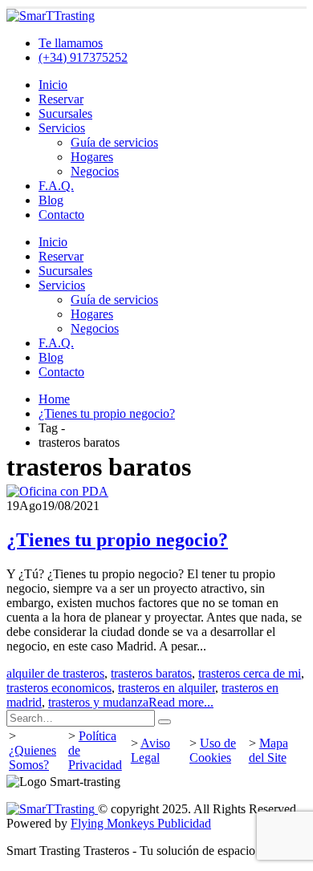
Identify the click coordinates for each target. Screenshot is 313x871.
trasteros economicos (59, 688)
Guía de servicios (114, 142)
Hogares (92, 157)
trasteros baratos (151, 673)
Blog (51, 200)
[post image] (156, 491)
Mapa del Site (268, 750)
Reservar (61, 99)
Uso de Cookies (212, 750)
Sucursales (65, 113)
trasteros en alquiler (166, 688)
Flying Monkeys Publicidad (141, 823)
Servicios (62, 128)
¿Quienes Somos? (32, 757)
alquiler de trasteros (55, 673)
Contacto (61, 214)
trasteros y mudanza (98, 702)
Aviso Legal (150, 750)
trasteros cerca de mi (249, 673)
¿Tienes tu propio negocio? (117, 539)
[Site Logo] (50, 15)
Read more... (180, 702)
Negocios (95, 171)
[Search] (164, 721)
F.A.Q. (56, 185)
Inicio (53, 84)
